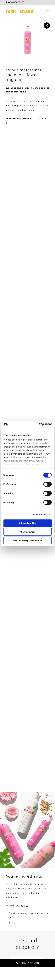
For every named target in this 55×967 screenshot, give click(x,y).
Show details (39, 514)
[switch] (47, 484)
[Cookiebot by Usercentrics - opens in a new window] (39, 425)
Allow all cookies (27, 523)
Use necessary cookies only (27, 540)
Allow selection (27, 531)
